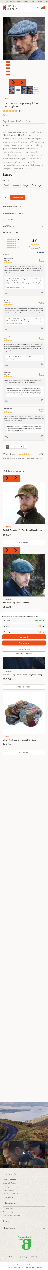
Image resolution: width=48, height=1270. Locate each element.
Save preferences (24, 649)
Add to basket (17, 197)
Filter (7, 254)
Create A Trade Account (11, 1215)
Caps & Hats (8, 121)
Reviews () (7, 115)
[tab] (8, 62)
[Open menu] (37, 7)
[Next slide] (21, 82)
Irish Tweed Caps (23, 121)
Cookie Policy (20, 654)
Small (6, 185)
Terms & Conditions (10, 1179)
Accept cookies (24, 637)
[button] (12, 90)
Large (25, 185)
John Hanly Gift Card (10, 1193)
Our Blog (6, 1186)
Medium (16, 185)
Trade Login (9, 1208)
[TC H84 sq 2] (24, 38)
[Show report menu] (42, 293)
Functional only (24, 643)
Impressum (29, 654)
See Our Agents (10, 1212)
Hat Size (6, 181)
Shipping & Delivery (10, 1183)
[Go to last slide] (13, 82)
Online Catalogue (9, 1190)
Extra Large (36, 185)
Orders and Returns (10, 1197)
